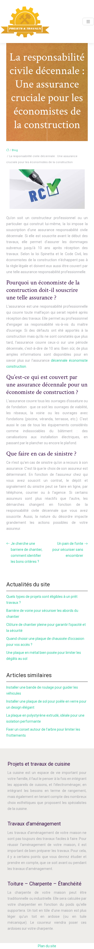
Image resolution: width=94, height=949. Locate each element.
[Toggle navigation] (88, 22)
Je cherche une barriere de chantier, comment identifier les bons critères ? (26, 553)
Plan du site (47, 946)
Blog (15, 150)
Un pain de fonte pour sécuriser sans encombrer (67, 550)
